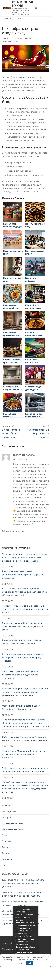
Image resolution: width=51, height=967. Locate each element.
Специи (6, 847)
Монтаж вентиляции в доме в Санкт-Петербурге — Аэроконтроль (21, 707)
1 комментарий (11, 41)
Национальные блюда (13, 829)
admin (7, 38)
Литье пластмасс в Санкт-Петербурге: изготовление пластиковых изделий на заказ (22, 626)
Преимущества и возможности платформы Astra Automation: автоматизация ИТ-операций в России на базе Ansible (24, 557)
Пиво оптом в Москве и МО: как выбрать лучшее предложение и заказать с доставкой (23, 754)
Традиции (7, 859)
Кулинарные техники (13, 823)
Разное (18, 19)
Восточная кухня (22, 4)
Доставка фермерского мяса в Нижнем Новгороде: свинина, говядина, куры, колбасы (22, 657)
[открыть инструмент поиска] (36, 8)
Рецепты (6, 841)
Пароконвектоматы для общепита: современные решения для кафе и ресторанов (20, 674)
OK (29, 963)
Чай (4, 865)
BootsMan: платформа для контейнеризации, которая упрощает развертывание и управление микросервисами (25, 692)
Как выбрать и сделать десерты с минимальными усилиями (24, 883)
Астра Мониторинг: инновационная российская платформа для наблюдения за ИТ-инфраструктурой (24, 591)
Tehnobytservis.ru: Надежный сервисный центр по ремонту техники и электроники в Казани (25, 609)
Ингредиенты (9, 811)
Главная (7, 19)
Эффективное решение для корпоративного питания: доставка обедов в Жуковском (25, 770)
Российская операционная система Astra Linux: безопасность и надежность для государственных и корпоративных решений (25, 723)
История (6, 817)
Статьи (6, 853)
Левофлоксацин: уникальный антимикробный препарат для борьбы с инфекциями (22, 574)
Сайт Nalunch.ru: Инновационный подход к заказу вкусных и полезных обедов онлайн (24, 739)
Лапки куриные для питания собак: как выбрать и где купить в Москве (22, 642)
